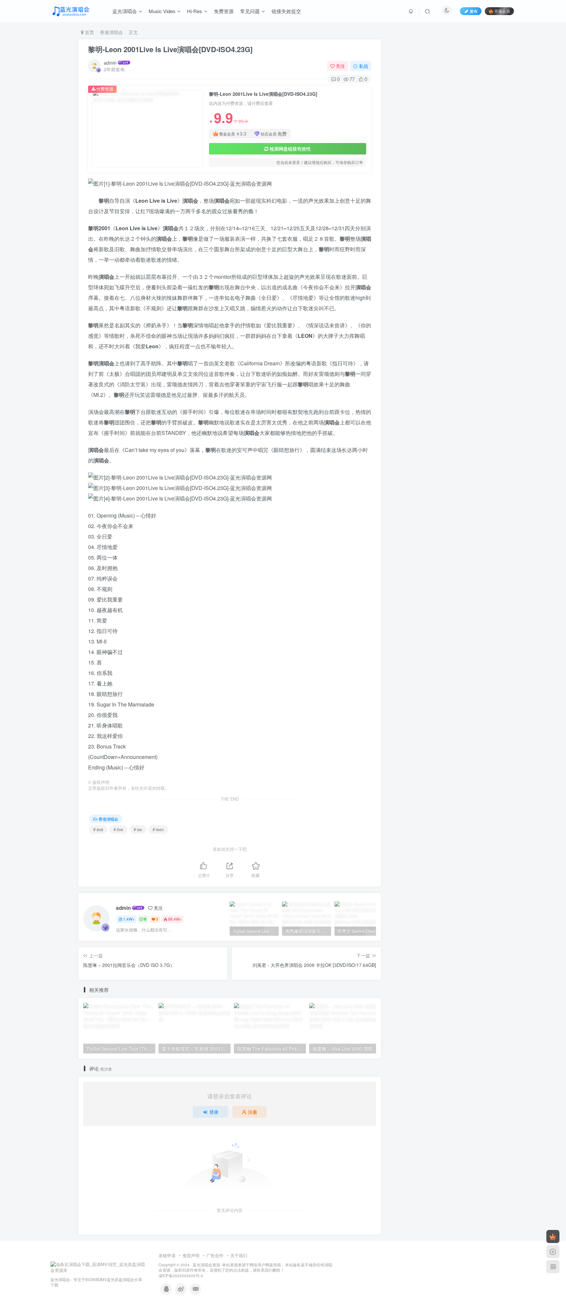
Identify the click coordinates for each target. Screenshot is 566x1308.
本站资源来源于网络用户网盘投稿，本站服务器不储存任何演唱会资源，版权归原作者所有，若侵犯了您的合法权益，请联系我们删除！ (245, 1267)
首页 (89, 32)
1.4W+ (129, 919)
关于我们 (238, 1255)
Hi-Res (194, 11)
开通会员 (502, 11)
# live (118, 829)
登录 (213, 1112)
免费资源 (224, 11)
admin (110, 62)
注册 (252, 1112)
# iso (138, 829)
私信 (363, 66)
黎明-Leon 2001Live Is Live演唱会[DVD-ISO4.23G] (170, 49)
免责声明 (190, 1255)
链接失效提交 (286, 11)
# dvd (98, 829)
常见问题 (250, 11)
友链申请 (167, 1255)
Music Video (162, 11)
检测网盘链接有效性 (290, 148)
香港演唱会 (111, 32)
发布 (474, 11)
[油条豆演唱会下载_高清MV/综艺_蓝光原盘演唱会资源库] (97, 1267)
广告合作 (214, 1255)
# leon (158, 829)
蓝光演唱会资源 (206, 1264)
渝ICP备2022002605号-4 (181, 1275)
